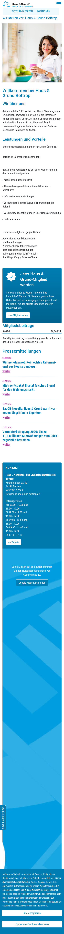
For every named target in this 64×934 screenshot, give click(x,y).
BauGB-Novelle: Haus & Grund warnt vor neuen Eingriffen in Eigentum (28, 411)
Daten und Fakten (22, 11)
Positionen (43, 11)
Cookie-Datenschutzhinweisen (16, 905)
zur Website (13, 542)
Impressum (42, 905)
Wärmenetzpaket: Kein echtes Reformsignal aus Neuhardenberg (29, 364)
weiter (6, 371)
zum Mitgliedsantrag (18, 315)
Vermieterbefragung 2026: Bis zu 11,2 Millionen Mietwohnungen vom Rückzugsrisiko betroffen (30, 436)
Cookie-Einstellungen (3, 817)
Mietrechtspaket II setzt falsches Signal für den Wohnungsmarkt (28, 387)
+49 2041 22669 (14, 490)
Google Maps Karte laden (32, 582)
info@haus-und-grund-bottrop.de (23, 494)
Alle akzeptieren (32, 913)
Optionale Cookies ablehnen (32, 924)
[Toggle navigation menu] (58, 3)
